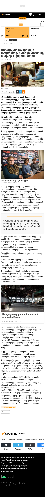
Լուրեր (8, 31)
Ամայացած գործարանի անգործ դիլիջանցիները (20, 315)
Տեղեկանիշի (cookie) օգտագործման (14, 468)
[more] (41, 321)
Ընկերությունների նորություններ (12, 463)
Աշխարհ (20, 439)
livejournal (5, 88)
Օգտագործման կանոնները (24, 457)
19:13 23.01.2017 (6, 60)
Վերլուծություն (31, 439)
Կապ (3, 460)
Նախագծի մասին (7, 457)
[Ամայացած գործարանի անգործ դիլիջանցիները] (22, 298)
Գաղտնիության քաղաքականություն (14, 466)
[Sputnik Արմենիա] (6, 16)
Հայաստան (5, 412)
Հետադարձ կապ (7, 471)
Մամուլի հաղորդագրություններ (16, 460)
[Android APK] (7, 477)
